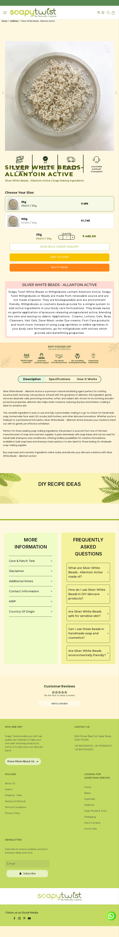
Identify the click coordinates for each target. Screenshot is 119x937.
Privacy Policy (12, 813)
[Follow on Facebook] (14, 918)
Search (8, 789)
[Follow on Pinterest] (24, 918)
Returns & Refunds (15, 801)
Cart (113, 12)
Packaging (90, 816)
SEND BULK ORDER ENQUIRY (59, 246)
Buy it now (59, 267)
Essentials (89, 799)
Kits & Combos (92, 822)
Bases (87, 793)
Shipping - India (13, 795)
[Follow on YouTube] (29, 918)
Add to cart (59, 257)
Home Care (90, 828)
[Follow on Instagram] (19, 918)
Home (4, 21)
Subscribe (29, 873)
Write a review (59, 703)
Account (103, 12)
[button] (32, 379)
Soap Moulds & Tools (95, 810)
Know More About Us (20, 761)
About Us (10, 783)
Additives (14, 21)
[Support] (98, 12)
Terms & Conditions (15, 807)
